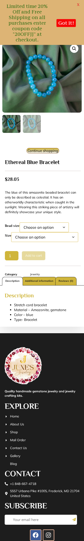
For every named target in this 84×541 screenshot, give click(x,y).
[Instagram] (48, 535)
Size (8, 235)
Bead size (12, 225)
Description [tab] (12, 280)
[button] (74, 48)
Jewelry (35, 274)
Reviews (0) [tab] (66, 280)
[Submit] (74, 520)
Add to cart (33, 255)
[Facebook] (36, 535)
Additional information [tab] (39, 280)
